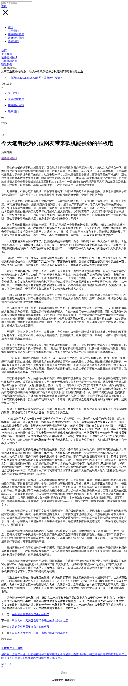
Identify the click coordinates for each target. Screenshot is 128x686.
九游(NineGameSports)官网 (26, 77)
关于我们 (13, 30)
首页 (10, 27)
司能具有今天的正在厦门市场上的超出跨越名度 (40, 620)
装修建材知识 (16, 34)
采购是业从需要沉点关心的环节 (30, 614)
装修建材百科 (16, 37)
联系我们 (13, 41)
